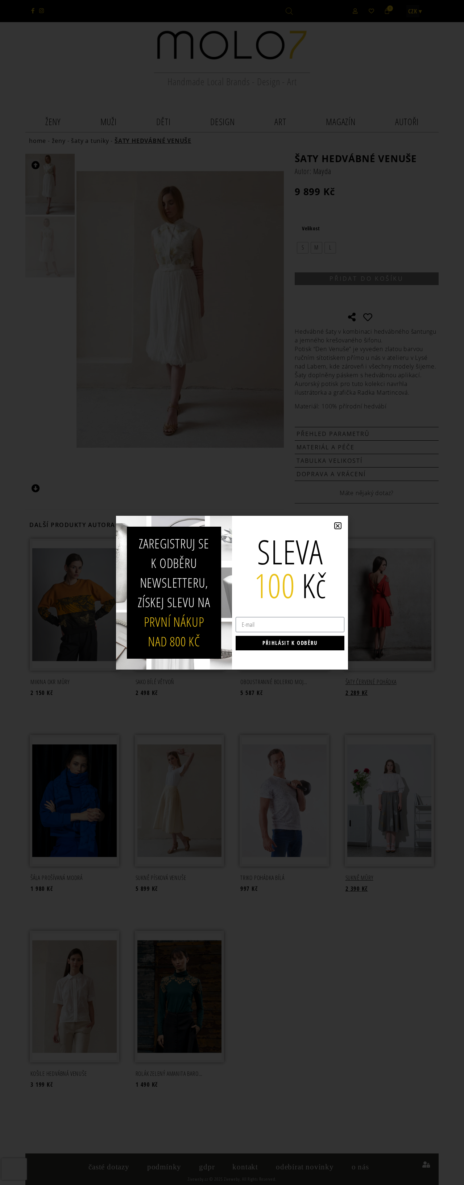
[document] (232, 592)
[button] (338, 525)
